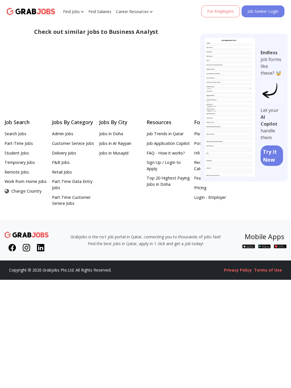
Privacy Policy (238, 270)
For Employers (220, 11)
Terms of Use (268, 270)
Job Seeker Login (263, 11)
